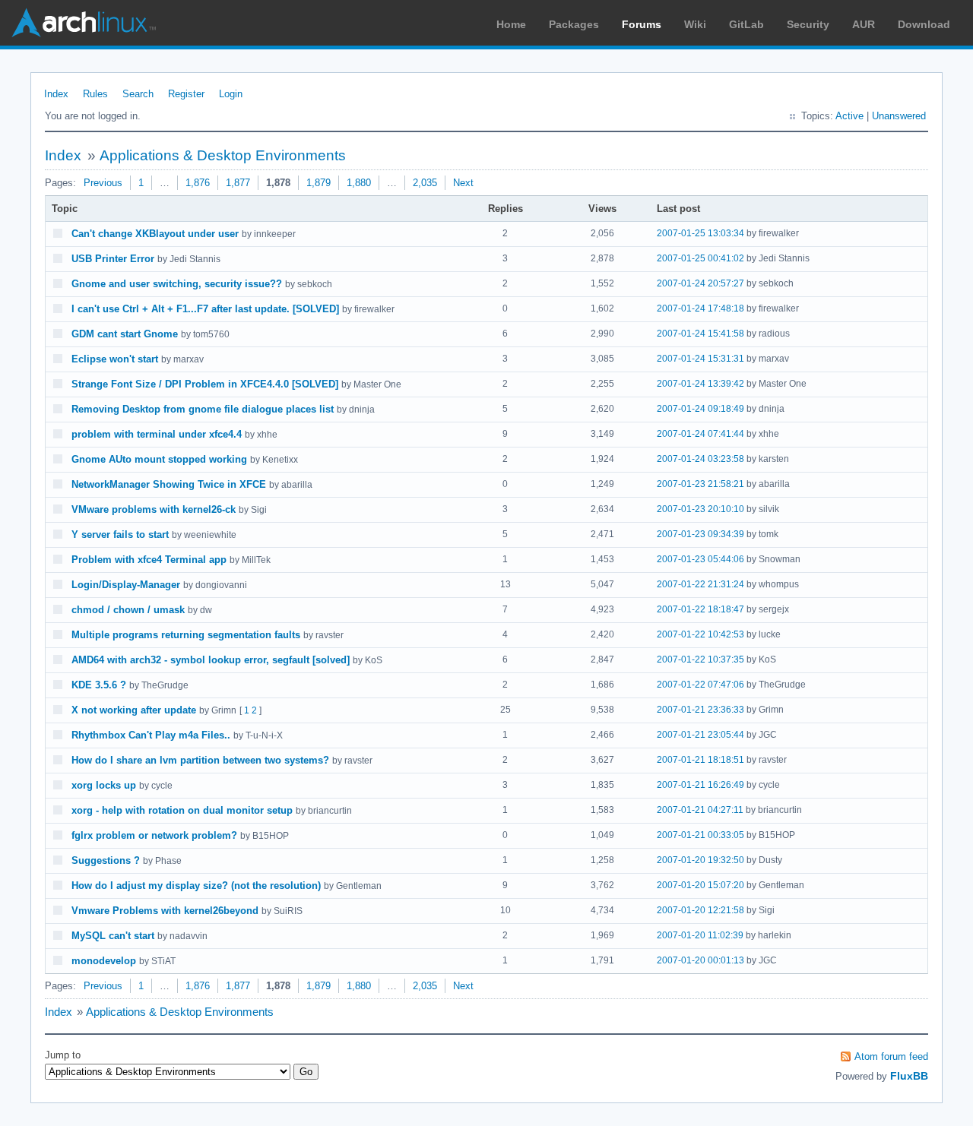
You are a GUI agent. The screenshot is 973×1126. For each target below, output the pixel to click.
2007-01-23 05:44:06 (700, 559)
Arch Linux (83, 23)
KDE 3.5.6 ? (98, 685)
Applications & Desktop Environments (223, 155)
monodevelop (103, 960)
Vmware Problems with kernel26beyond (164, 910)
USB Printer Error (112, 258)
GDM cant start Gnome (124, 334)
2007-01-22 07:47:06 (700, 684)
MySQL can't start (112, 935)
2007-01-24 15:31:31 (700, 358)
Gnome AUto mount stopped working (159, 459)
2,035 (425, 182)
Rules (95, 94)
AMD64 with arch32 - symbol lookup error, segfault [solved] (210, 660)
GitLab (746, 24)
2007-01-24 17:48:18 (700, 308)
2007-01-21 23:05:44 (700, 734)
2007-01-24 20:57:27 (700, 283)
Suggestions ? (105, 860)
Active (849, 116)
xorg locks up (103, 785)
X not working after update (133, 710)
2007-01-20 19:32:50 (700, 860)
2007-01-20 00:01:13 (700, 960)
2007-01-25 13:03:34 (700, 233)
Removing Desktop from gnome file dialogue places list (202, 409)
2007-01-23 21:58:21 (700, 484)
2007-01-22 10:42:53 (700, 634)
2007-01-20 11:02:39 (700, 935)
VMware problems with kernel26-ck (153, 509)
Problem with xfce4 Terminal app (149, 559)
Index (56, 94)
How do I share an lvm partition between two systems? (200, 760)
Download (924, 24)
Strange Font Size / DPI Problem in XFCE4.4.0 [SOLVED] (204, 384)
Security (808, 24)
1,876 (197, 182)
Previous (103, 182)
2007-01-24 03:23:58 (700, 459)
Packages (574, 24)
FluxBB (909, 1076)
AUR (863, 24)
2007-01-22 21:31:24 (700, 584)
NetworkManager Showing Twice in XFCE (168, 484)
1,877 (238, 182)
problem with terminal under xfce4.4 (156, 434)
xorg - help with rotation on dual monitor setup (182, 810)
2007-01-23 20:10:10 (700, 509)
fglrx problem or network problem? (154, 835)
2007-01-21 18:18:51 (700, 759)
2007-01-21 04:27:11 (700, 810)
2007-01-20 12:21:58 (700, 910)
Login (230, 94)
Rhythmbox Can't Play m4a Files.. (150, 735)
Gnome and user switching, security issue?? (176, 283)
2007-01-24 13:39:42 (700, 383)
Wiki (695, 24)
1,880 (359, 182)
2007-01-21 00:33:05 (700, 835)
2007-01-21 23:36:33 (700, 709)
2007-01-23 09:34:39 (700, 534)
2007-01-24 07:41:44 (700, 434)
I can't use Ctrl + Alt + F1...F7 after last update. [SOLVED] (205, 309)
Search (138, 94)
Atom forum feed (891, 1056)
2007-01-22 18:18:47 (700, 609)
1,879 (318, 182)
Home (511, 24)
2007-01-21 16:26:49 (700, 785)
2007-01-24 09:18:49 (700, 408)
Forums (641, 24)
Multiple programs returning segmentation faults (185, 634)
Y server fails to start (120, 534)
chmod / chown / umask (128, 609)
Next (463, 182)
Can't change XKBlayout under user (155, 233)
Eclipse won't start (114, 359)
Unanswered (899, 116)
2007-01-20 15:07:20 (700, 885)
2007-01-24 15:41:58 (700, 333)
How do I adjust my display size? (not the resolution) (196, 885)
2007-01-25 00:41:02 (700, 258)
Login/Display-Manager (125, 584)
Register (186, 94)
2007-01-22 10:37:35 (700, 659)
